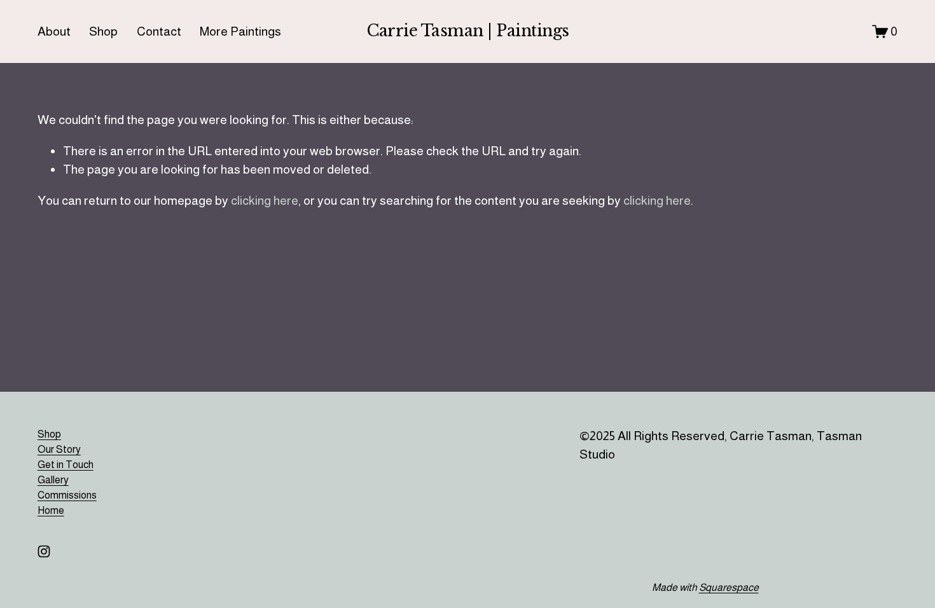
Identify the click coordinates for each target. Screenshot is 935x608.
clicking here (264, 200)
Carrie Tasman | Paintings (468, 31)
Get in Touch (66, 464)
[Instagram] (44, 551)
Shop (103, 31)
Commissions (67, 495)
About (54, 31)
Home (51, 510)
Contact (159, 31)
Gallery (53, 479)
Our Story (59, 449)
